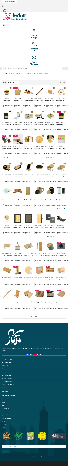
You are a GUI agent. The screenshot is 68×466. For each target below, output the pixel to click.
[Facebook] (27, 354)
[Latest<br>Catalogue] (34, 31)
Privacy (3, 405)
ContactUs (34, 50)
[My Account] (3, 6)
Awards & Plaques (7, 381)
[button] (60, 82)
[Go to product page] (7, 92)
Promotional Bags (6, 375)
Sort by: (4, 82)
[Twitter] (31, 354)
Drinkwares (5, 365)
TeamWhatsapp (34, 63)
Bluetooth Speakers (61, 122)
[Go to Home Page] (2, 73)
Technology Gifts (6, 362)
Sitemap (4, 427)
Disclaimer (4, 411)
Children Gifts (27, 122)
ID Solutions (5, 391)
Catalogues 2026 (6, 418)
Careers (4, 424)
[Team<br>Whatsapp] (34, 57)
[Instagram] (37, 354)
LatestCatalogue (34, 36)
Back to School (6, 98)
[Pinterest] (34, 354)
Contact (4, 421)
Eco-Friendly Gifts (17, 98)
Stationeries (5, 368)
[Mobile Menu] (4, 24)
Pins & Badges (5, 388)
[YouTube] (40, 354)
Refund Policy (5, 408)
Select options (7, 153)
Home (3, 399)
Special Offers (5, 415)
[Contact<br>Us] (34, 44)
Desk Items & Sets (49, 146)
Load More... (34, 316)
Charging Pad (5, 174)
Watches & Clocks (7, 378)
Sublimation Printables (8, 384)
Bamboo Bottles (17, 277)
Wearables (4, 372)
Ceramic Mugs (5, 146)
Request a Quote (9, 105)
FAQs (3, 402)
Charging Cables (49, 174)
